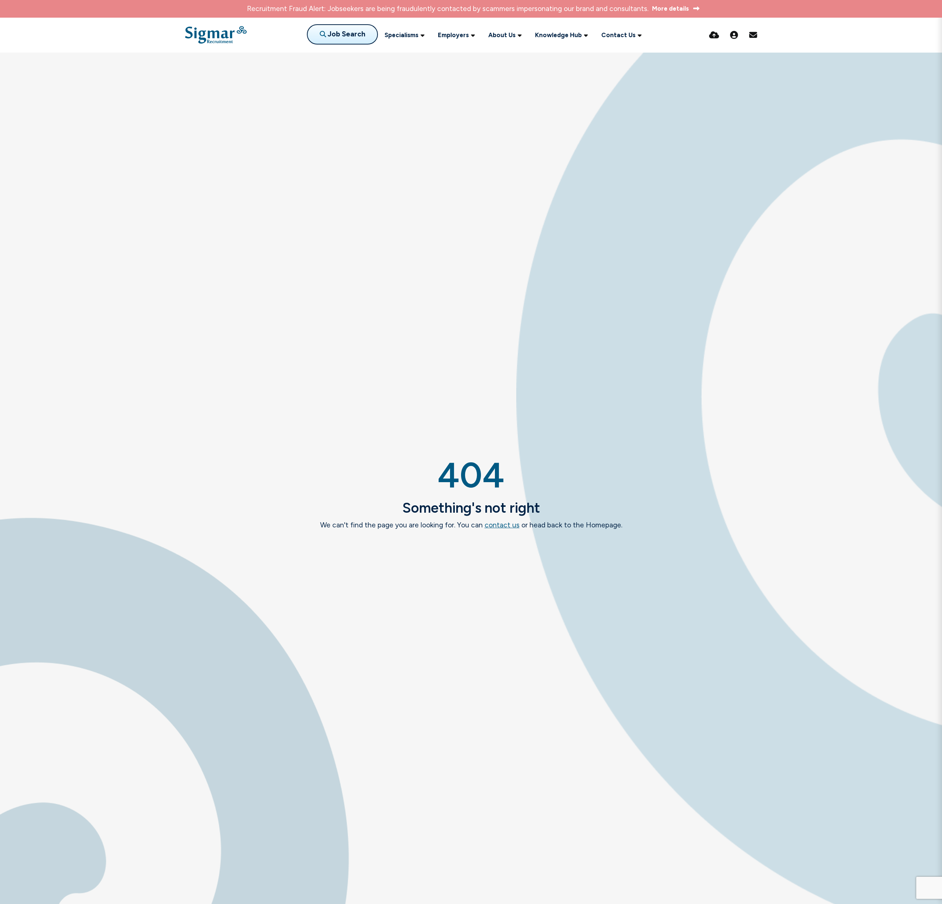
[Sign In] (734, 35)
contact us (502, 525)
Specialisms (401, 35)
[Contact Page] (753, 35)
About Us (502, 35)
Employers (453, 35)
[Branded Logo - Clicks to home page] (216, 35)
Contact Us (618, 35)
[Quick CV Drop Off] (714, 35)
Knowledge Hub (558, 35)
